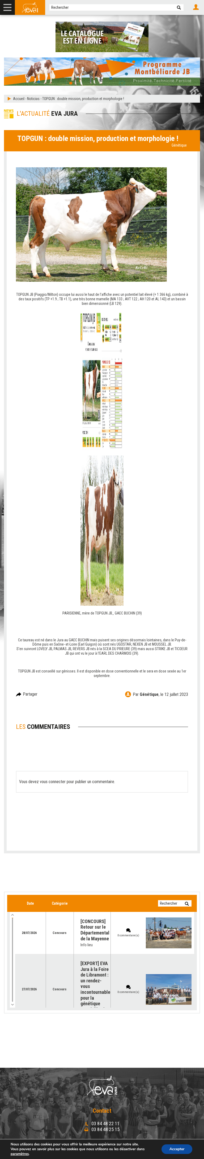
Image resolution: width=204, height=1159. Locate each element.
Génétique (179, 145)
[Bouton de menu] (7, 7)
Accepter (176, 1149)
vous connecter (53, 781)
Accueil (18, 99)
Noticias (33, 99)
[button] (179, 7)
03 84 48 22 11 (105, 1123)
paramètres (20, 1154)
